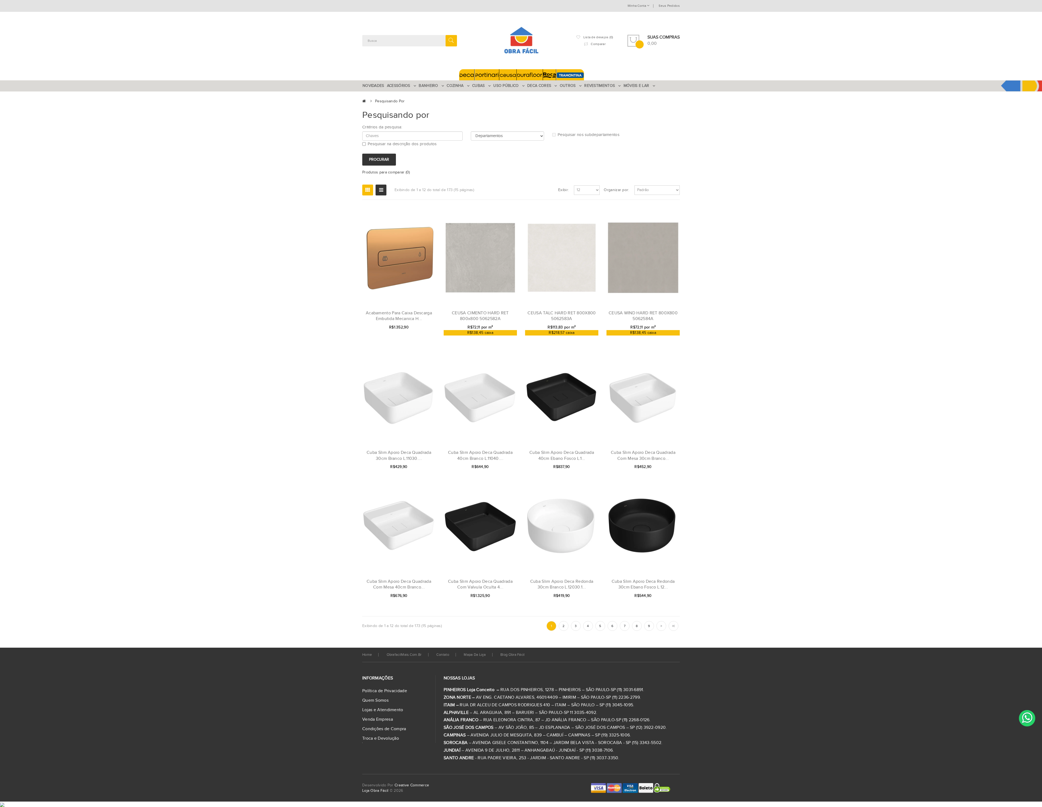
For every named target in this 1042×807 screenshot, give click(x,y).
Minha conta (637, 6)
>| (673, 626)
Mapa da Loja (475, 655)
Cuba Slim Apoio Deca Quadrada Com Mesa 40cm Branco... (399, 584)
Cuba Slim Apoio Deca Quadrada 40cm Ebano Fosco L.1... (561, 455)
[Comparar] (423, 328)
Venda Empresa (377, 719)
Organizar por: (616, 190)
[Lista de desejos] (413, 328)
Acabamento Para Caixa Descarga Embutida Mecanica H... (399, 316)
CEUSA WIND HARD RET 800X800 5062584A (643, 316)
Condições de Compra (384, 729)
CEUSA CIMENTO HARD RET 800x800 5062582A (480, 316)
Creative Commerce (412, 785)
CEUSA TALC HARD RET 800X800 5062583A (562, 316)
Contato (442, 655)
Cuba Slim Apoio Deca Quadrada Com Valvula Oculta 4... (480, 584)
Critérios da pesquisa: (382, 127)
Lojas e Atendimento (382, 710)
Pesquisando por (390, 101)
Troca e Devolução (380, 738)
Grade (367, 190)
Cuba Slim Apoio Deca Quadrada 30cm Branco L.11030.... (399, 455)
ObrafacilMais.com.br (404, 655)
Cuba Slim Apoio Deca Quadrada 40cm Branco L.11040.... (480, 455)
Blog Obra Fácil (512, 655)
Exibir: (563, 190)
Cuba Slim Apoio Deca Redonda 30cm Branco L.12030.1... (561, 584)
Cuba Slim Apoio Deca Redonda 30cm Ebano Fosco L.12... (643, 584)
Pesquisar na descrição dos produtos (402, 144)
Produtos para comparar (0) (386, 172)
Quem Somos (375, 700)
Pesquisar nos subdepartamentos (589, 134)
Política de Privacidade (384, 691)
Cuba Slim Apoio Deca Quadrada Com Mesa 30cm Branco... (643, 455)
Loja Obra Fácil (375, 791)
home (367, 655)
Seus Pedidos (669, 6)
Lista (381, 190)
